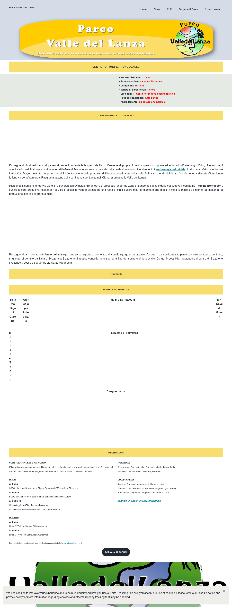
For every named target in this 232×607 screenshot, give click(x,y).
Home (143, 9)
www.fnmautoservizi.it (73, 543)
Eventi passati (213, 9)
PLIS (169, 9)
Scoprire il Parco (188, 9)
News (157, 9)
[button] (224, 591)
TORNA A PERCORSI (116, 552)
